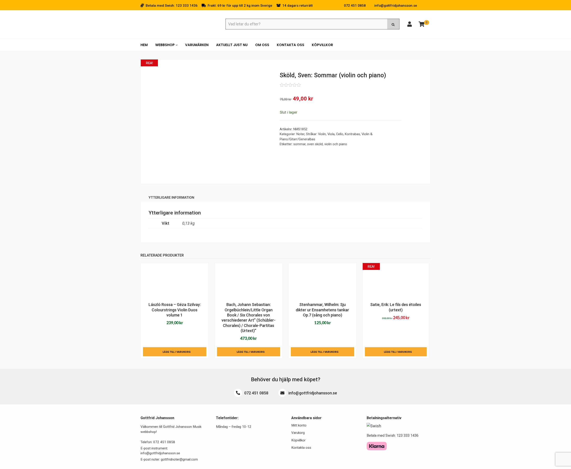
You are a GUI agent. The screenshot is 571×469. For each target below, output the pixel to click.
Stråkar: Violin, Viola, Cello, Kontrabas (333, 134)
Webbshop (165, 45)
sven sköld (315, 144)
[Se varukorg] (421, 25)
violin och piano (335, 144)
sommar (299, 144)
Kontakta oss (290, 45)
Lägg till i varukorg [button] (176, 351)
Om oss (262, 45)
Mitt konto (298, 425)
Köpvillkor (322, 45)
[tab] (171, 198)
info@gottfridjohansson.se (312, 393)
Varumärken (197, 45)
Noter (300, 134)
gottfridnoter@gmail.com (179, 459)
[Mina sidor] (409, 25)
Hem (144, 45)
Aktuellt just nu (232, 45)
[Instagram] (429, 6)
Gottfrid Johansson (173, 24)
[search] (393, 24)
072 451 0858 (255, 393)
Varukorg (298, 433)
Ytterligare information (171, 198)
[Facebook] (422, 6)
